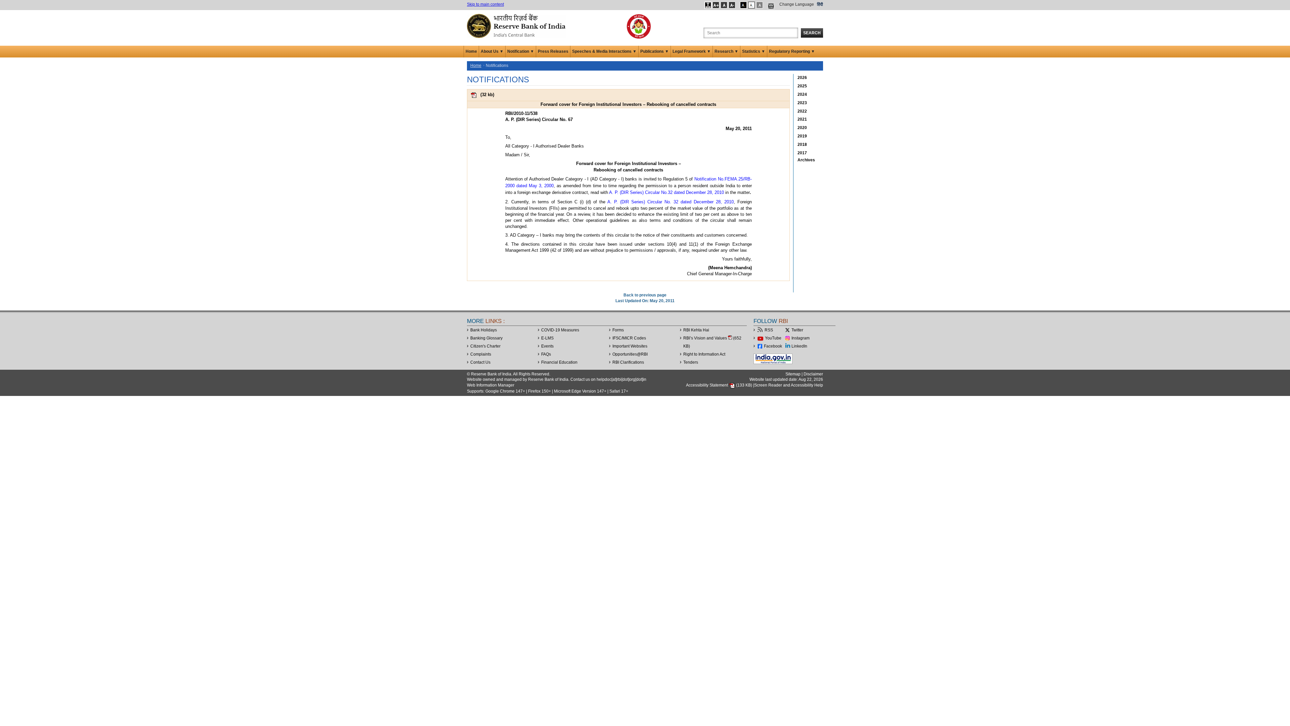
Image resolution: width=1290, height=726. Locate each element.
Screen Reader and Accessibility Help (788, 385)
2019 (802, 136)
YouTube (773, 338)
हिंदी (820, 4)
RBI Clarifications (628, 362)
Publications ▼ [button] (654, 51)
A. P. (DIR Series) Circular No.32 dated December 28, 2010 (666, 192)
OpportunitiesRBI (630, 354)
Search (812, 33)
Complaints (480, 354)
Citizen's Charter (485, 346)
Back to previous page (645, 295)
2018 (802, 144)
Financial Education (559, 362)
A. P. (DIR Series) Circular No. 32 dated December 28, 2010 (670, 201)
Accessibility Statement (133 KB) (719, 385)
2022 (802, 111)
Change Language (796, 4)
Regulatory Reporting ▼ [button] (792, 51)
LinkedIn (799, 346)
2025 (802, 86)
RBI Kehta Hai (696, 330)
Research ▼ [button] (726, 51)
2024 (802, 94)
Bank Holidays (483, 330)
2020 (802, 127)
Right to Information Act (704, 354)
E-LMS (547, 338)
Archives (806, 160)
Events (547, 346)
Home (471, 51)
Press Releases (553, 51)
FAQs (546, 354)
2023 (802, 102)
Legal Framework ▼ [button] (692, 51)
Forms (618, 330)
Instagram (800, 338)
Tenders (690, 362)
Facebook (773, 346)
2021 (802, 119)
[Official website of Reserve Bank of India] (517, 25)
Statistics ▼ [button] (753, 51)
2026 (802, 77)
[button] (708, 5)
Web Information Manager (490, 385)
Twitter (797, 330)
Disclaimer (813, 374)
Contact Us (480, 362)
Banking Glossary (486, 338)
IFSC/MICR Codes (629, 338)
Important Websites (629, 346)
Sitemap (793, 374)
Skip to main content (485, 4)
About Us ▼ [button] (492, 51)
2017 (802, 153)
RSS (769, 330)
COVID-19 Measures (560, 330)
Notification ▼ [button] (520, 51)
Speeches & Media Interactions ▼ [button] (604, 51)
